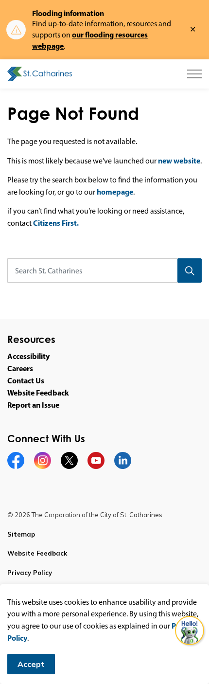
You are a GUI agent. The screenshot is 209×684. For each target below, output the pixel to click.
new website (179, 160)
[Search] (189, 270)
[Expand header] (194, 74)
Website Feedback (38, 392)
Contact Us (25, 380)
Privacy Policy (29, 572)
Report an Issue (33, 405)
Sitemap (21, 534)
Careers (20, 368)
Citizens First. (56, 223)
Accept (31, 664)
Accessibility (28, 356)
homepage (115, 192)
